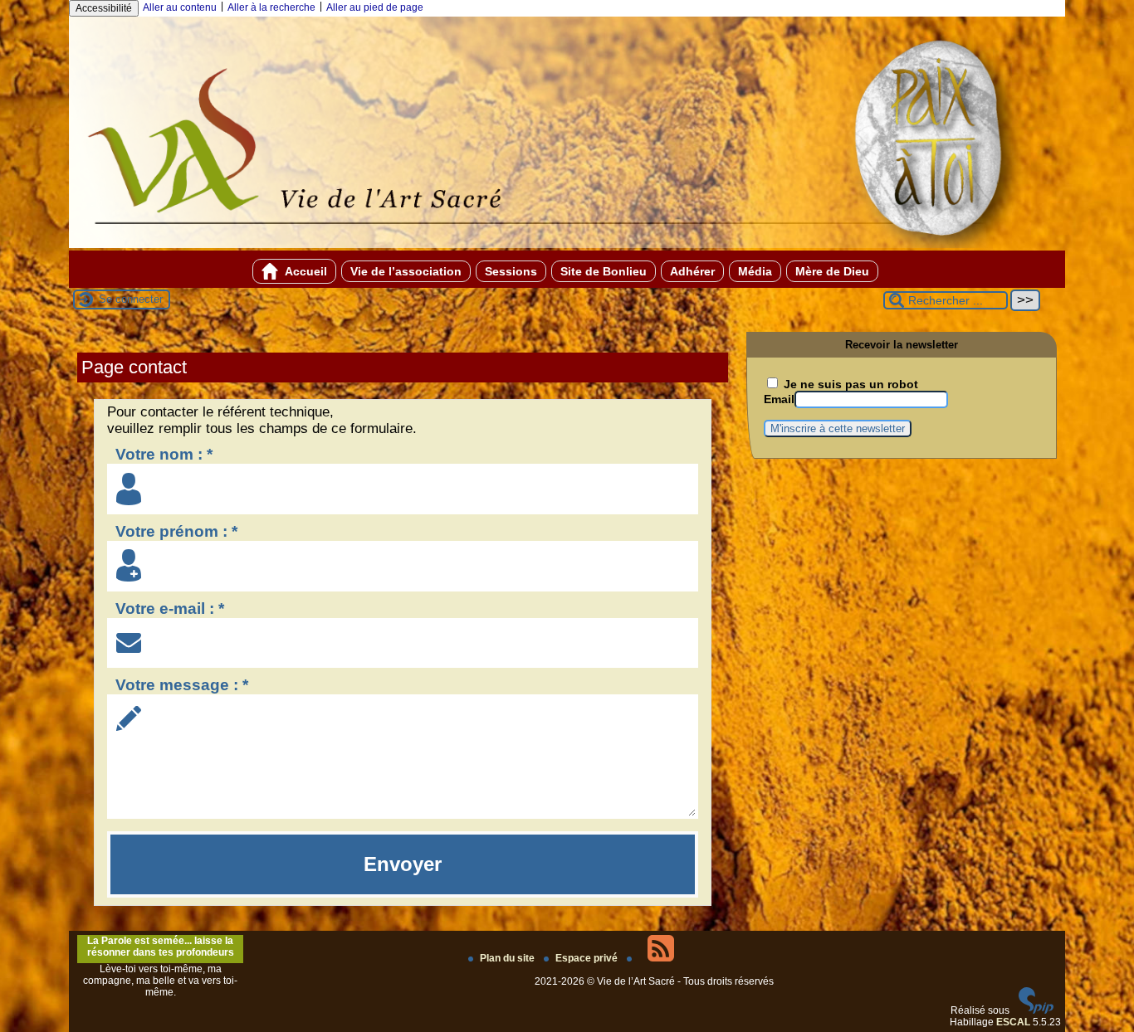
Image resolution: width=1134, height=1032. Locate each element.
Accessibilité (104, 8)
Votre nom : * (164, 454)
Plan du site (508, 958)
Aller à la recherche (271, 7)
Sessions (511, 271)
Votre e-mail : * (169, 608)
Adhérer (692, 271)
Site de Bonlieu (603, 271)
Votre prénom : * (176, 531)
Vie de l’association (406, 271)
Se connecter (131, 299)
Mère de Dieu (832, 271)
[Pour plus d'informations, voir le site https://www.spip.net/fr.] (1036, 1010)
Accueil (304, 271)
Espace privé (587, 958)
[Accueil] (567, 245)
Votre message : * (181, 685)
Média (755, 271)
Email (779, 399)
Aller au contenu (180, 7)
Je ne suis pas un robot (849, 384)
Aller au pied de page (374, 7)
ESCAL (1013, 1022)
